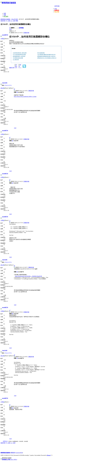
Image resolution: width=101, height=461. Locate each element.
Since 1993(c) (9, 459)
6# (12, 313)
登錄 (58, 6)
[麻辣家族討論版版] (8, 3)
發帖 (17, 20)
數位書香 (6, 16)
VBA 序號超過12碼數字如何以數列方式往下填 (46, 54)
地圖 (5, 15)
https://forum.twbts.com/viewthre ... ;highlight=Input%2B (28, 276)
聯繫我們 (13, 452)
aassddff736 (5, 34)
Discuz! (49, 455)
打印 (10, 29)
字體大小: (12, 31)
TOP (15, 128)
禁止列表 (56, 11)
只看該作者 (26, 32)
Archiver (18, 452)
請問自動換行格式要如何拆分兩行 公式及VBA (46, 56)
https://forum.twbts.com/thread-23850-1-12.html (25, 96)
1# (17, 92)
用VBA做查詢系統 (41, 52)
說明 (5, 13)
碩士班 (2, 88)
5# (17, 271)
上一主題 (13, 20)
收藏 (10, 67)
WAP (21, 452)
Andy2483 (4, 82)
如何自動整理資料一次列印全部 (19, 56)
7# (17, 358)
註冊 (55, 6)
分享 (13, 67)
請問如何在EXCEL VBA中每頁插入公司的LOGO (46, 57)
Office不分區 (14, 19)
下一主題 (8, 20)
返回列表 (3, 20)
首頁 (55, 8)
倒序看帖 (21, 27)
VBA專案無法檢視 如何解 (18, 57)
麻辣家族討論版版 (5, 19)
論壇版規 (56, 10)
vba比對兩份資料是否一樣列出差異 (19, 52)
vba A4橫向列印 (16, 59)
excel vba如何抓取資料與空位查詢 (19, 54)
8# (12, 408)
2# (12, 140)
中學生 (2, 38)
